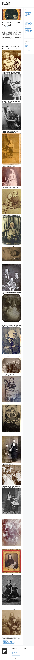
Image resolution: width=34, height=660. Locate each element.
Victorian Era (10, 641)
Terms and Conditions (16, 655)
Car (26, 46)
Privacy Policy (14, 653)
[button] (11, 4)
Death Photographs (5, 641)
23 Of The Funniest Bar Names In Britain (8, 643)
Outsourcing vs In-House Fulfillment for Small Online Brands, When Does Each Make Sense (28, 19)
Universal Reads (5, 640)
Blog (26, 43)
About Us (14, 650)
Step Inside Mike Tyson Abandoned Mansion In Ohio (10, 642)
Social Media (27, 50)
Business (26, 45)
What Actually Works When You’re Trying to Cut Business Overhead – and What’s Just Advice (28, 24)
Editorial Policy (14, 652)
